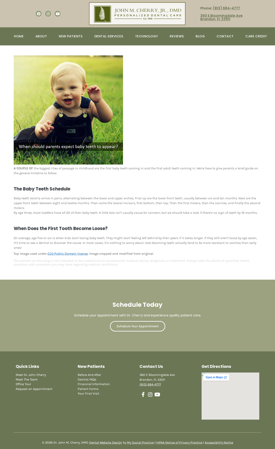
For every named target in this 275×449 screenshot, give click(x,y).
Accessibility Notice (219, 442)
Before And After (89, 375)
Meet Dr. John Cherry (31, 375)
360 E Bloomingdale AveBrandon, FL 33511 (221, 17)
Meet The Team (27, 379)
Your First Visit (88, 393)
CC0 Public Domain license (68, 254)
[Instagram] (48, 13)
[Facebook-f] (143, 394)
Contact (225, 36)
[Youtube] (57, 13)
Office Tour (23, 384)
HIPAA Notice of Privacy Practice (179, 442)
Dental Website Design (105, 442)
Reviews (177, 36)
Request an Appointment (34, 389)
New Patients (71, 36)
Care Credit (256, 36)
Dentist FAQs (87, 379)
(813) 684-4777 (226, 8)
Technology (146, 36)
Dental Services (108, 36)
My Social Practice (140, 442)
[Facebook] (38, 13)
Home (19, 36)
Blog (200, 36)
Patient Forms (88, 389)
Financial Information (94, 384)
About (41, 36)
